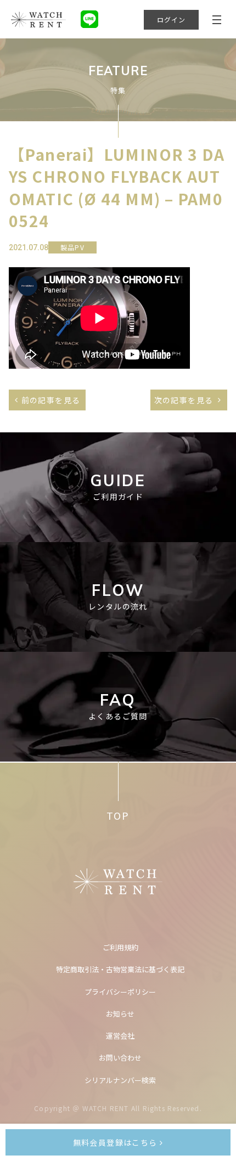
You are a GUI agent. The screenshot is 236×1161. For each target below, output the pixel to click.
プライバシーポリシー (120, 992)
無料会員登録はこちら (116, 1142)
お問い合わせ (120, 1057)
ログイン (171, 19)
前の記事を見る (51, 399)
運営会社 (120, 1035)
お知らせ (120, 1013)
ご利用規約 (120, 947)
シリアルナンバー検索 (120, 1080)
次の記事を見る (183, 399)
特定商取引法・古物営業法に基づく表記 (120, 969)
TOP (117, 815)
